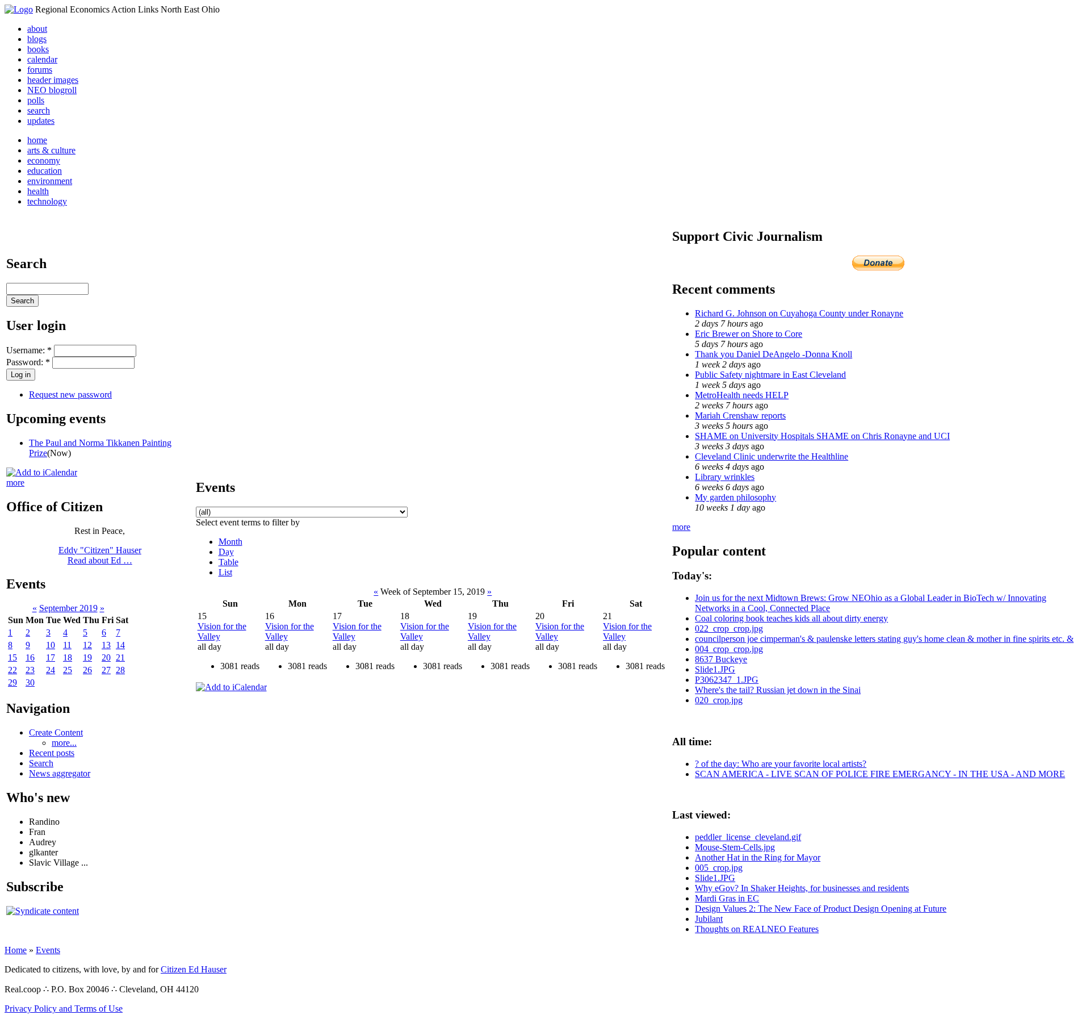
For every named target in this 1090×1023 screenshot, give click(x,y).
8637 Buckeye (721, 659)
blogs (37, 39)
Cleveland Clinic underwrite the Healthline (771, 456)
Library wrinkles (724, 477)
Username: (29, 350)
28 (120, 670)
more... (64, 743)
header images (52, 80)
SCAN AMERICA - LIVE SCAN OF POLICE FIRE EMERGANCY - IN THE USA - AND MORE (880, 774)
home (37, 140)
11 (67, 645)
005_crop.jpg (719, 867)
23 (30, 670)
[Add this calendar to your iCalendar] (41, 472)
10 (50, 645)
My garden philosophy (735, 497)
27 (106, 670)
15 (12, 657)
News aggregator (59, 773)
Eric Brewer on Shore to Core (748, 334)
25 (67, 670)
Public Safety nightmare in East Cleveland (770, 374)
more (15, 482)
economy (43, 160)
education (44, 171)
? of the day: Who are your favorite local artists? (780, 764)
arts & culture (51, 150)
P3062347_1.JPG (726, 679)
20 (106, 657)
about (37, 29)
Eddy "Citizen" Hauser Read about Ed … (99, 555)
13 (106, 645)
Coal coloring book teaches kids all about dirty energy (791, 618)
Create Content (56, 732)
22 (12, 670)
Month (230, 541)
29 (12, 682)
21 (120, 657)
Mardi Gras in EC (727, 898)
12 (87, 645)
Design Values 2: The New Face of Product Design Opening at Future (820, 908)
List (225, 572)
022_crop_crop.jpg (729, 628)
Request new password (70, 394)
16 (30, 657)
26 (87, 670)
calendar (42, 59)
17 (50, 657)
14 (120, 645)
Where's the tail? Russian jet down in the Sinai (778, 690)
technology (47, 201)
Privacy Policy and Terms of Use (64, 1008)
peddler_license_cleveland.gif (748, 837)
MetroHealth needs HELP (742, 395)
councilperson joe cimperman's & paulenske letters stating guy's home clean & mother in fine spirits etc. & (884, 639)
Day (226, 552)
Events (48, 950)
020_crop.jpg (719, 700)
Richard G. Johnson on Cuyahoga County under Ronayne (799, 313)
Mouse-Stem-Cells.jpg (735, 847)
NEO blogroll (52, 90)
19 (87, 657)
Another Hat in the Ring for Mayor (757, 857)
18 (67, 657)
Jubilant (709, 919)
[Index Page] (19, 9)
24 (50, 670)
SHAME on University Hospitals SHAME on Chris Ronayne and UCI (822, 436)
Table (228, 562)
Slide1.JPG (715, 669)
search (38, 110)
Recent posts (51, 753)
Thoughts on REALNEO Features (757, 929)
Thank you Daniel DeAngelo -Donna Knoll (773, 354)
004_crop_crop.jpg (729, 649)
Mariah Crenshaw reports (740, 415)
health (38, 191)
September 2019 (68, 608)
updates (40, 121)
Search (41, 763)
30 (30, 682)
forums (39, 69)
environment (49, 181)
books (38, 49)
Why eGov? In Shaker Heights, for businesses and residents (802, 888)
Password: (28, 362)
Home (16, 950)
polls (35, 100)
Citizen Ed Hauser (194, 969)
